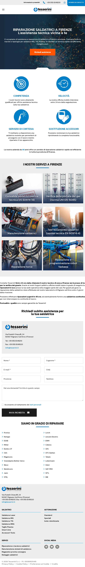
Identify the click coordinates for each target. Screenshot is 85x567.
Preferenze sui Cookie (39, 564)
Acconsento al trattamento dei (22, 405)
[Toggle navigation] (3, 9)
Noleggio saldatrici (10, 554)
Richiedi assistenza (42, 52)
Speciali (47, 518)
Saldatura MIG (8, 518)
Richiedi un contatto (76, 2)
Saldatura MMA (8, 524)
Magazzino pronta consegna (14, 551)
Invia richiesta (17, 412)
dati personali (35, 404)
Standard (48, 515)
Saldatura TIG (7, 521)
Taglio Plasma (7, 527)
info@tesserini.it (12, 347)
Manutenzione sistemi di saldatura (16, 549)
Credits (55, 564)
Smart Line (6, 529)
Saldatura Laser (8, 515)
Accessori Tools (8, 532)
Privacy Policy (8, 564)
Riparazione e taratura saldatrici (16, 546)
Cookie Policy (22, 564)
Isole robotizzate (51, 521)
